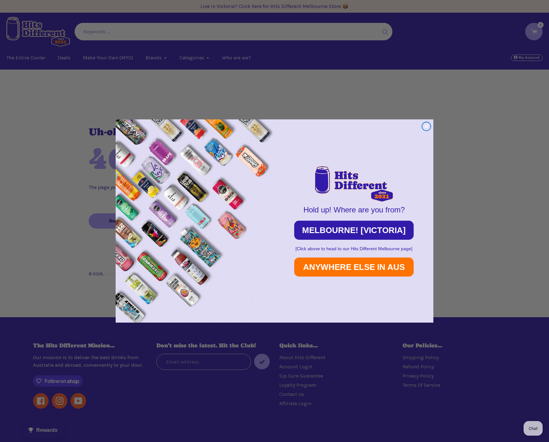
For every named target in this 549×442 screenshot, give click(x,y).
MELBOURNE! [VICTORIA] (354, 230)
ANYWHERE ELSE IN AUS (354, 267)
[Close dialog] (426, 126)
